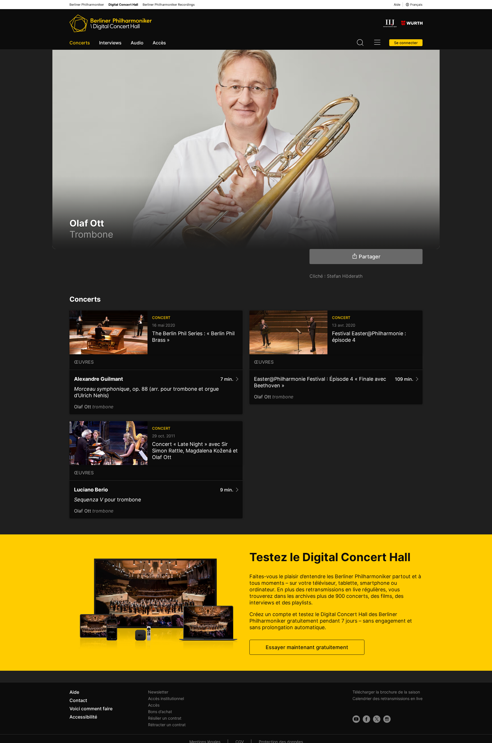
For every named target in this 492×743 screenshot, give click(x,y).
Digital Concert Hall (123, 5)
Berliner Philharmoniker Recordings (169, 5)
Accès (159, 43)
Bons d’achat (160, 711)
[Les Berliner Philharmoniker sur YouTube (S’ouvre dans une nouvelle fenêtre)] (356, 719)
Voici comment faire (90, 708)
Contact (78, 700)
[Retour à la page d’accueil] (110, 23)
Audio (137, 43)
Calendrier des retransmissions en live (387, 698)
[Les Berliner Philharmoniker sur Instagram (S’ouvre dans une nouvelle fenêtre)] (387, 719)
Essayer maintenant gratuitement (307, 647)
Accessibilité (83, 717)
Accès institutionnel (166, 698)
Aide (397, 4)
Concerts (79, 43)
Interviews (110, 43)
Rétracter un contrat (167, 724)
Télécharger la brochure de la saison (386, 692)
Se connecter (406, 42)
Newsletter (158, 692)
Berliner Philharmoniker (86, 5)
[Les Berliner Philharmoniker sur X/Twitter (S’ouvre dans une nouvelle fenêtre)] (376, 719)
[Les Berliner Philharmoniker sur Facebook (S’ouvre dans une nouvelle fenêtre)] (366, 719)
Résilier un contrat (164, 718)
